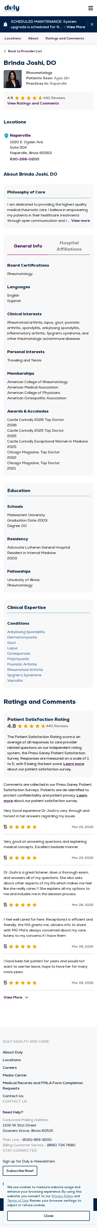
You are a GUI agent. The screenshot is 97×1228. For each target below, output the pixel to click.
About (33, 38)
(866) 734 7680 (61, 1145)
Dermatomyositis (22, 637)
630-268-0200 (24, 159)
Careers (10, 1067)
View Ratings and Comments (33, 103)
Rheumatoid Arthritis (25, 669)
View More (76, 27)
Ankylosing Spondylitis (26, 631)
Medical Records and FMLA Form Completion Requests (43, 1085)
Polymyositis (18, 658)
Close (48, 1215)
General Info (28, 246)
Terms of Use (17, 1200)
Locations (13, 38)
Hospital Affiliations (69, 246)
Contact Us (13, 1096)
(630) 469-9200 (37, 1139)
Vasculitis (15, 680)
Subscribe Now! (20, 1170)
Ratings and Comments (65, 38)
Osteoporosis (18, 653)
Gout (11, 642)
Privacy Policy (62, 1196)
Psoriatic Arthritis (22, 664)
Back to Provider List (25, 51)
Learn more (73, 763)
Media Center (15, 1075)
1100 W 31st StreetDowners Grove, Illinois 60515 (28, 1128)
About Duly (13, 1052)
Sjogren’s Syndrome (24, 675)
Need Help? (13, 1112)
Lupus (12, 648)
